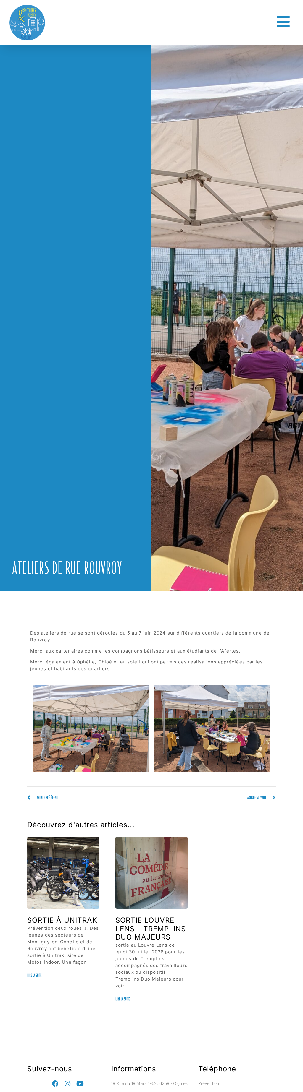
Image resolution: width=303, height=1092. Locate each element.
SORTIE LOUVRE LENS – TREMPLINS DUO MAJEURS (150, 929)
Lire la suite (34, 975)
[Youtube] (80, 1083)
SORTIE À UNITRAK (62, 920)
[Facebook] (55, 1083)
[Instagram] (68, 1083)
